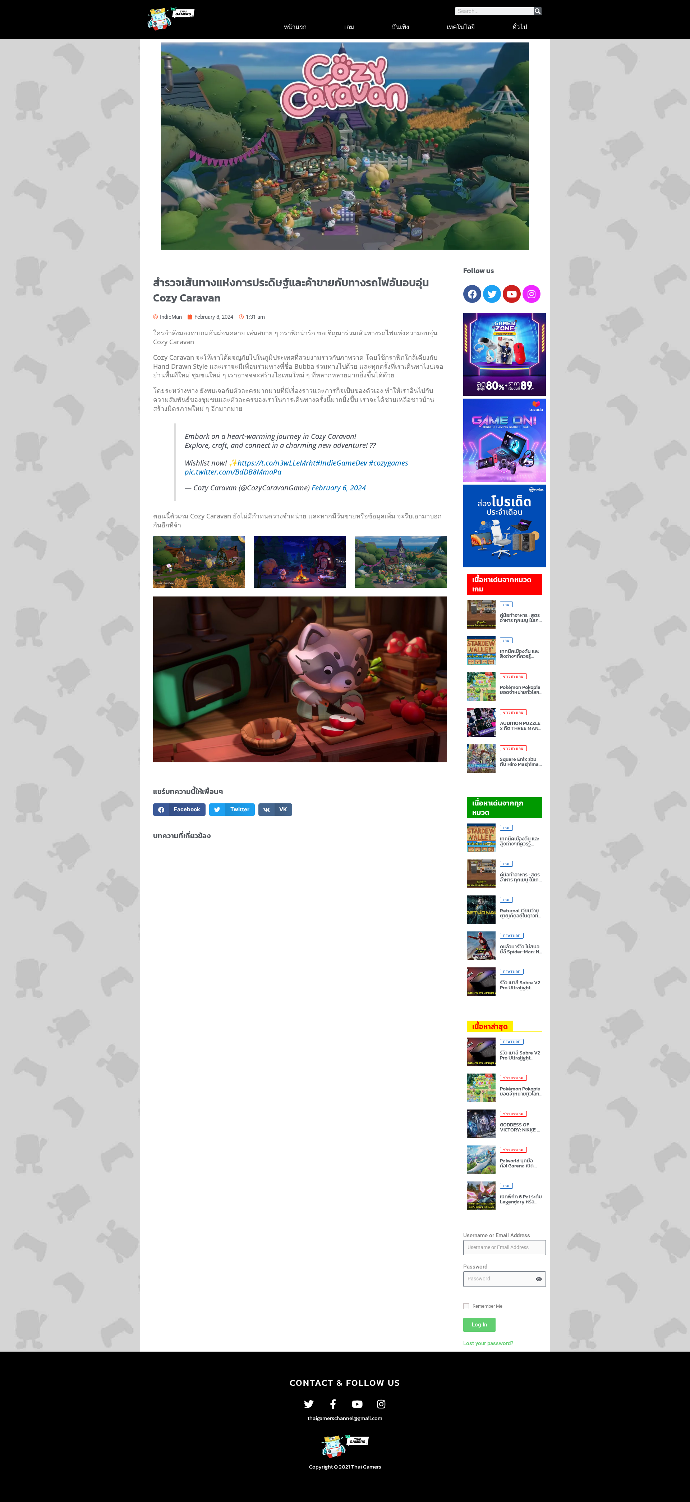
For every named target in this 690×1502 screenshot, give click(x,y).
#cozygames (388, 463)
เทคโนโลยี (461, 27)
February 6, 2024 (339, 488)
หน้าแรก (295, 27)
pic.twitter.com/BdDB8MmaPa (233, 472)
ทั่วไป (519, 27)
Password (475, 1266)
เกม (349, 27)
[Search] (538, 11)
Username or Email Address (496, 1235)
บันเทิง (400, 27)
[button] (179, 809)
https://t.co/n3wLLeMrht (277, 463)
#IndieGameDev (341, 463)
